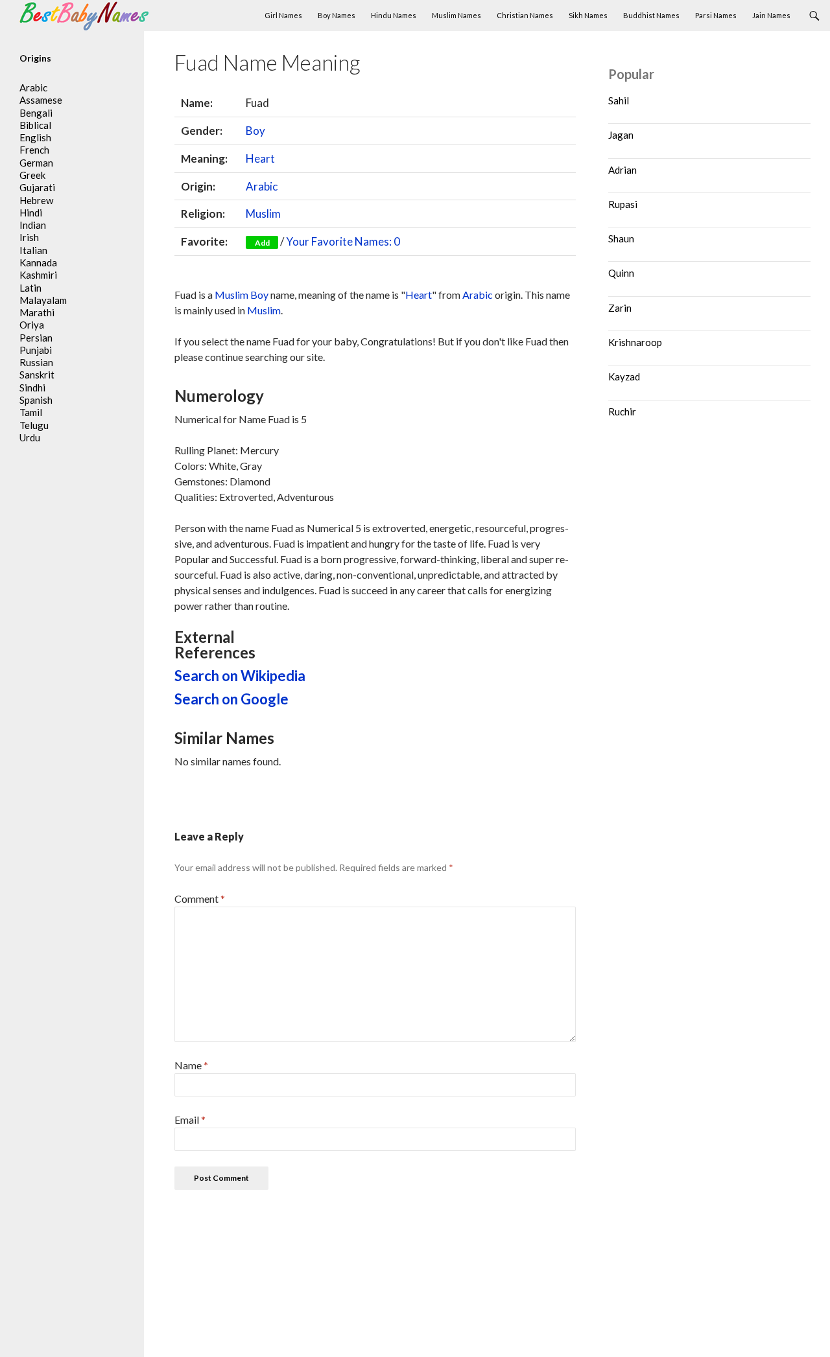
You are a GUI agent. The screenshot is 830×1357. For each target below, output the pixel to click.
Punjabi (35, 350)
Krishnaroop (635, 342)
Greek (32, 175)
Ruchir (622, 411)
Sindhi (32, 387)
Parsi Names (716, 15)
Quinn (621, 273)
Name (191, 1065)
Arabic (262, 186)
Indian (32, 225)
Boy (255, 130)
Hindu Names (393, 15)
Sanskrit (36, 374)
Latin (30, 288)
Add (262, 243)
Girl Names (283, 15)
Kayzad (624, 376)
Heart (260, 158)
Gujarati (37, 187)
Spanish (36, 400)
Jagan (621, 135)
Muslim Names (456, 15)
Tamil (30, 412)
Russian (36, 362)
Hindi (30, 212)
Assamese (40, 100)
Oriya (31, 325)
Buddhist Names (651, 15)
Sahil (618, 100)
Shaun (621, 238)
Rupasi (622, 204)
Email (190, 1119)
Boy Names (336, 15)
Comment (199, 898)
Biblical (35, 125)
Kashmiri (38, 275)
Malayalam (43, 300)
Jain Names (771, 15)
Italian (33, 250)
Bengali (36, 113)
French (34, 150)
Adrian (622, 170)
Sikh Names (588, 15)
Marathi (36, 312)
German (36, 162)
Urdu (29, 437)
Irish (29, 237)
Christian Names (525, 15)
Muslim (263, 213)
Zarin (620, 308)
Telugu (34, 425)
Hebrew (36, 200)
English (35, 137)
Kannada (38, 262)
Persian (36, 337)
